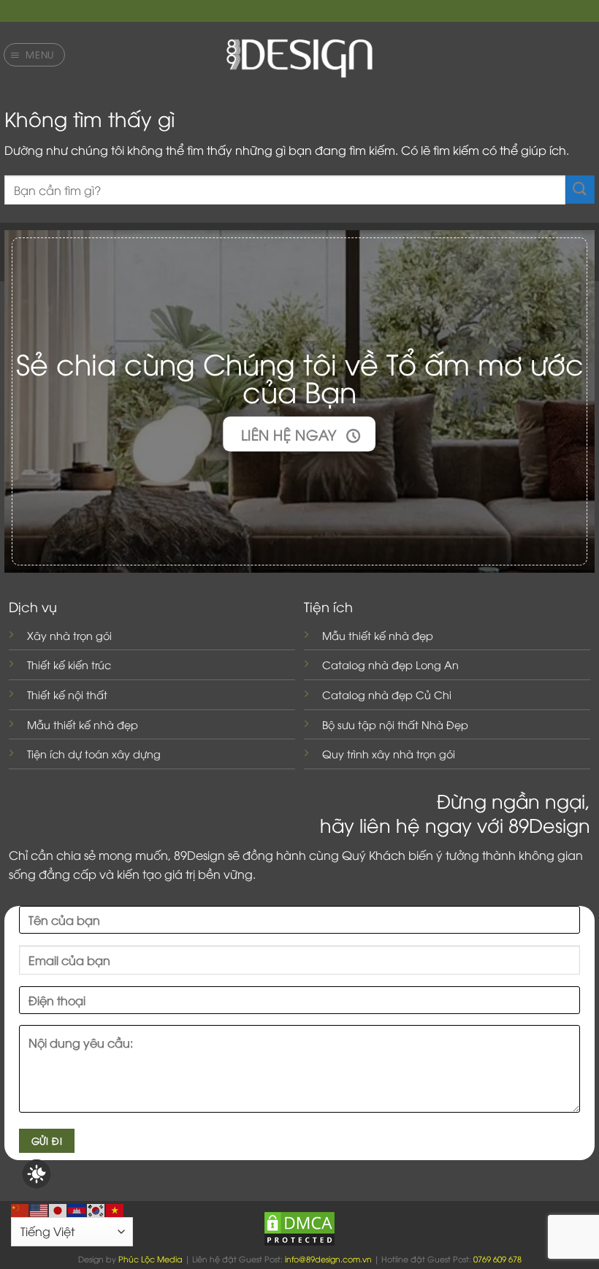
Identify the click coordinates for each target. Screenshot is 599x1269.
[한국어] (96, 1208)
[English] (39, 1208)
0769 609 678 (497, 1258)
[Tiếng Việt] (115, 1208)
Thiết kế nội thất (67, 694)
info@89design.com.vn (328, 1258)
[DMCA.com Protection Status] (299, 1227)
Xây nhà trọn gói (69, 635)
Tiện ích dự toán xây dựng (94, 754)
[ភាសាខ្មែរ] (77, 1208)
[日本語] (58, 1208)
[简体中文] (20, 1208)
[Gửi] (580, 189)
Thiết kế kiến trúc (69, 664)
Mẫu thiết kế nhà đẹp (82, 724)
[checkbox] (36, 1174)
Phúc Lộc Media (150, 1258)
